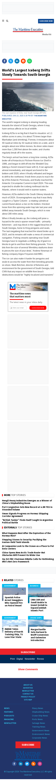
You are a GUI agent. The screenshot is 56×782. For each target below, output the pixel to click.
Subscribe (28, 744)
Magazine (9, 719)
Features (8, 712)
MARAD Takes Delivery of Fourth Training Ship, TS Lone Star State (14, 633)
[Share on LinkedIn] (17, 61)
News (7, 708)
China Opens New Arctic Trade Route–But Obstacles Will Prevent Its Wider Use (23, 553)
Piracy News (37, 708)
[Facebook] (14, 764)
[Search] (7, 21)
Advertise (28, 688)
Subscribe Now (38, 308)
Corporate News (39, 738)
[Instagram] (40, 764)
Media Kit (46, 34)
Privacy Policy (28, 697)
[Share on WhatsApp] (29, 61)
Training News (38, 727)
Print (12, 659)
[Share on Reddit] (23, 61)
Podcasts (9, 715)
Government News (40, 730)
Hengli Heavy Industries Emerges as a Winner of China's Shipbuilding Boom (27, 501)
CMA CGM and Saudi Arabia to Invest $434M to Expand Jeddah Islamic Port (39, 605)
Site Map (28, 700)
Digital (20, 659)
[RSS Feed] (33, 764)
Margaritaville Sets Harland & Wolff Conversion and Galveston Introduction (40, 635)
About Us (28, 685)
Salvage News (38, 723)
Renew (40, 659)
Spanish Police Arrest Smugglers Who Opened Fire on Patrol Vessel (14, 601)
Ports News (37, 719)
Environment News (41, 734)
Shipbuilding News (40, 712)
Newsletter (30, 659)
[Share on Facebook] (4, 61)
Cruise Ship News (40, 715)
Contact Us (28, 694)
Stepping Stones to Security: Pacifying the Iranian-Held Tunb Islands (24, 540)
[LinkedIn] (20, 764)
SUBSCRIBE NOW (46, 21)
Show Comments (28, 669)
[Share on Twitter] (10, 61)
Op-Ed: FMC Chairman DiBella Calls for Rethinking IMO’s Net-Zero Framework (28, 560)
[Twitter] (27, 764)
